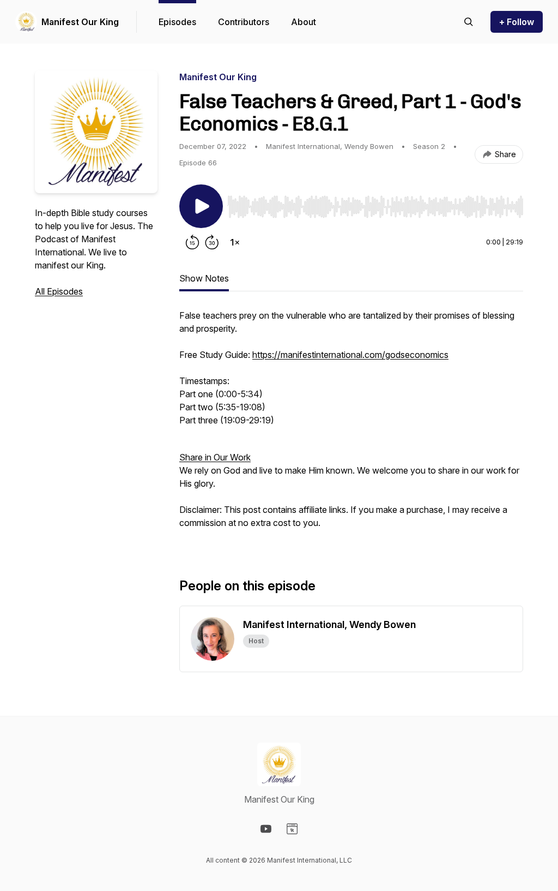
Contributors (243, 21)
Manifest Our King (80, 21)
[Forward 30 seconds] (212, 242)
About (303, 21)
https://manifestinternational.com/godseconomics (350, 354)
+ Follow (516, 21)
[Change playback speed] (235, 242)
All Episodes (59, 291)
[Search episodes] (468, 21)
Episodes (177, 21)
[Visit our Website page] (292, 828)
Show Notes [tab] (204, 278)
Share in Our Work (215, 457)
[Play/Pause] (201, 206)
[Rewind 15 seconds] (192, 242)
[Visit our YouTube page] (265, 828)
